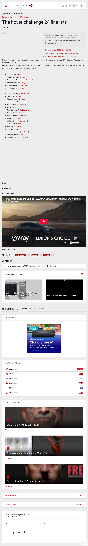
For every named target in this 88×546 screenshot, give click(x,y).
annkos (23, 115)
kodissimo (22, 113)
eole (21, 88)
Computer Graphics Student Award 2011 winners (62, 53)
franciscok (24, 102)
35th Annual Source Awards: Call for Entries (60, 56)
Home (4, 17)
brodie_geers (23, 85)
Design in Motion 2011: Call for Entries (58, 50)
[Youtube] (74, 6)
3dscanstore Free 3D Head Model (24, 481)
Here (8, 183)
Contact (46, 524)
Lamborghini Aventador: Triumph (61, 295)
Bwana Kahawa (24, 93)
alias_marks (23, 121)
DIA (19, 118)
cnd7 (19, 91)
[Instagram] (63, 6)
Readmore (8, 430)
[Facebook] (66, 6)
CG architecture (25, 17)
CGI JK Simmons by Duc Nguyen (23, 424)
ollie (19, 124)
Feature (13, 17)
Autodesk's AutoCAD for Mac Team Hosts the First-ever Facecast (21, 294)
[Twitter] (70, 6)
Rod (19, 129)
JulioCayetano (24, 110)
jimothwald (21, 104)
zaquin (23, 99)
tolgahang (24, 137)
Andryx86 (23, 77)
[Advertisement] (44, 162)
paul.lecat (19, 126)
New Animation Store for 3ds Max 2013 (27, 453)
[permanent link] (8, 27)
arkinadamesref (27, 80)
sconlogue (24, 132)
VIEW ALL (79, 496)
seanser (20, 135)
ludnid (18, 96)
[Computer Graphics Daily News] (26, 6)
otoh (19, 107)
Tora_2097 (25, 83)
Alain (19, 74)
